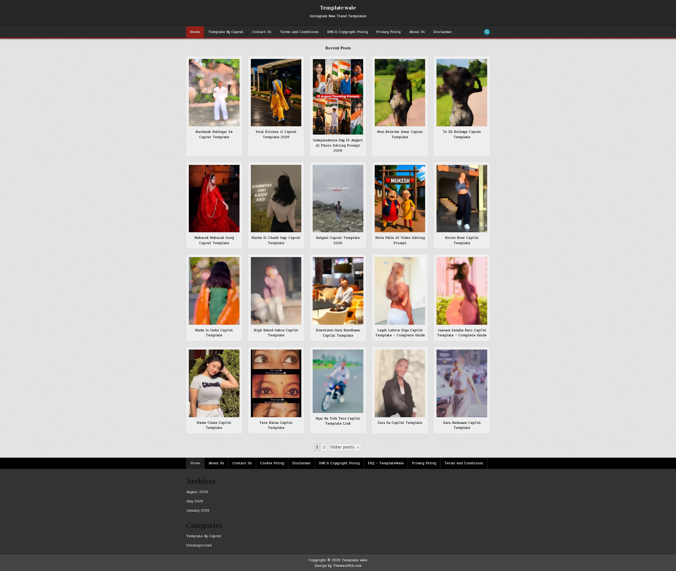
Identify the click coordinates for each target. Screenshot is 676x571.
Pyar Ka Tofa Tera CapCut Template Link (338, 421)
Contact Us (261, 32)
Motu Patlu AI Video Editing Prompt (400, 240)
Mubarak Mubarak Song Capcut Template (214, 240)
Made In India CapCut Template (214, 333)
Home (195, 32)
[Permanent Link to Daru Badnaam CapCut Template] (461, 383)
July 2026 (194, 501)
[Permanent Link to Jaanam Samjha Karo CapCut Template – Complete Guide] (461, 290)
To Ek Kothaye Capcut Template (462, 134)
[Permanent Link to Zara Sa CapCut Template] (400, 383)
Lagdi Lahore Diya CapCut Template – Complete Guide (400, 333)
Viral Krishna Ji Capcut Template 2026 (276, 134)
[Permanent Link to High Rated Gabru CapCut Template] (276, 290)
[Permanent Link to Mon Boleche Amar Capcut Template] (400, 92)
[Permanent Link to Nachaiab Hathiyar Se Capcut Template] (214, 92)
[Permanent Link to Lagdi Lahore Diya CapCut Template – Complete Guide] (400, 290)
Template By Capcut (225, 32)
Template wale (338, 7)
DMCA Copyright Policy (347, 32)
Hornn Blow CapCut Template (462, 240)
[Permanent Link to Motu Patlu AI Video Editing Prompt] (400, 198)
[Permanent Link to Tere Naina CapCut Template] (276, 383)
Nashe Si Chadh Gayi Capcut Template (276, 240)
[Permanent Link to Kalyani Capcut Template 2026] (338, 198)
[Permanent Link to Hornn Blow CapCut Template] (461, 198)
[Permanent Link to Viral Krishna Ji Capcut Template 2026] (276, 92)
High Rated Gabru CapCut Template (276, 333)
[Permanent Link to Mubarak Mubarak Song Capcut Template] (214, 198)
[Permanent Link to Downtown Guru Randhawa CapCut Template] (338, 291)
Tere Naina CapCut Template (276, 425)
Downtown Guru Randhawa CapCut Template (338, 333)
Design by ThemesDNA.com (338, 565)
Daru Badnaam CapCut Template (462, 425)
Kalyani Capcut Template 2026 (338, 240)
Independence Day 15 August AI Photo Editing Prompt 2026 (338, 145)
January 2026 (197, 510)
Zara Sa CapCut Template (400, 422)
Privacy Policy (388, 32)
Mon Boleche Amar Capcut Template (400, 134)
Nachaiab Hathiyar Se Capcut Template (214, 134)
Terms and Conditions (299, 32)
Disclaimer (442, 32)
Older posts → (345, 447)
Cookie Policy (272, 463)
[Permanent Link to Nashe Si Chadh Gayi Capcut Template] (276, 198)
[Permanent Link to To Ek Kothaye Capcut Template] (461, 92)
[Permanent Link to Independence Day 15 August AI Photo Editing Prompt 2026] (338, 97)
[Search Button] (487, 32)
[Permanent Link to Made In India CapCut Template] (214, 291)
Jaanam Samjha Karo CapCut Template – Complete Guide (462, 333)
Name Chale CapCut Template (214, 425)
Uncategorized (199, 545)
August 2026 (197, 492)
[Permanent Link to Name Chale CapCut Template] (214, 383)
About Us (417, 32)
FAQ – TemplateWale (386, 463)
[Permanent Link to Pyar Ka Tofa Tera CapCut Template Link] (338, 381)
